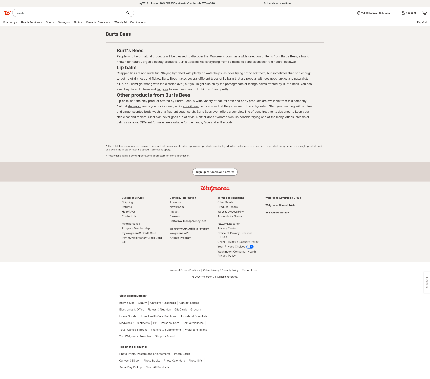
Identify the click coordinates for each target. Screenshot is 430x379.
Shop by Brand (165, 336)
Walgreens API (179, 233)
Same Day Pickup (130, 367)
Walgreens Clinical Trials (280, 205)
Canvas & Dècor (129, 360)
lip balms (234, 61)
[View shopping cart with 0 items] (424, 12)
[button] (409, 12)
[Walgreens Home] (7, 13)
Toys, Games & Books (133, 329)
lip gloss (162, 89)
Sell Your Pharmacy (277, 212)
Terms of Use (249, 270)
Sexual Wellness (193, 323)
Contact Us (129, 216)
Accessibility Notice (230, 216)
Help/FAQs (129, 211)
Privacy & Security (229, 223)
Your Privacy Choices (232, 246)
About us (175, 202)
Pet (155, 323)
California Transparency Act (188, 221)
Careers (175, 216)
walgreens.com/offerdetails (149, 155)
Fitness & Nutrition (159, 309)
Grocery (195, 309)
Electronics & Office (131, 309)
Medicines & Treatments (134, 323)
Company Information (183, 197)
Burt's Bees (289, 56)
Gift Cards (181, 309)
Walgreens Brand (196, 329)
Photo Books (151, 360)
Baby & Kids (126, 302)
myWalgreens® (131, 223)
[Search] (129, 12)
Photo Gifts (195, 360)
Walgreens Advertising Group (283, 197)
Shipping (127, 202)
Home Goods (127, 316)
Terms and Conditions (231, 197)
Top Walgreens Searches (135, 336)
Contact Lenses (189, 302)
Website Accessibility (231, 211)
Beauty (142, 302)
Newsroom (177, 207)
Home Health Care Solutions (158, 316)
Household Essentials (193, 316)
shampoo (134, 106)
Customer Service (133, 197)
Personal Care (170, 323)
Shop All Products (157, 367)
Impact (174, 211)
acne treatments (266, 111)
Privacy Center (227, 228)
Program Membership (136, 228)
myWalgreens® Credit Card (139, 233)
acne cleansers (255, 61)
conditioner (191, 106)
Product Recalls (228, 207)
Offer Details (225, 202)
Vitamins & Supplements (166, 329)
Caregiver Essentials (163, 302)
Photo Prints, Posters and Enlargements (144, 353)
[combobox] (68, 13)
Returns (127, 207)
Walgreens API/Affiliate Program (189, 228)
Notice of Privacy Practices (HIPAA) (235, 235)
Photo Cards (182, 353)
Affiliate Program (180, 237)
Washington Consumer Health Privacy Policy (237, 253)
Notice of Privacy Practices (185, 270)
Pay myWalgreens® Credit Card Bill (142, 239)
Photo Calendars (174, 360)
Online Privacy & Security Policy (238, 241)
